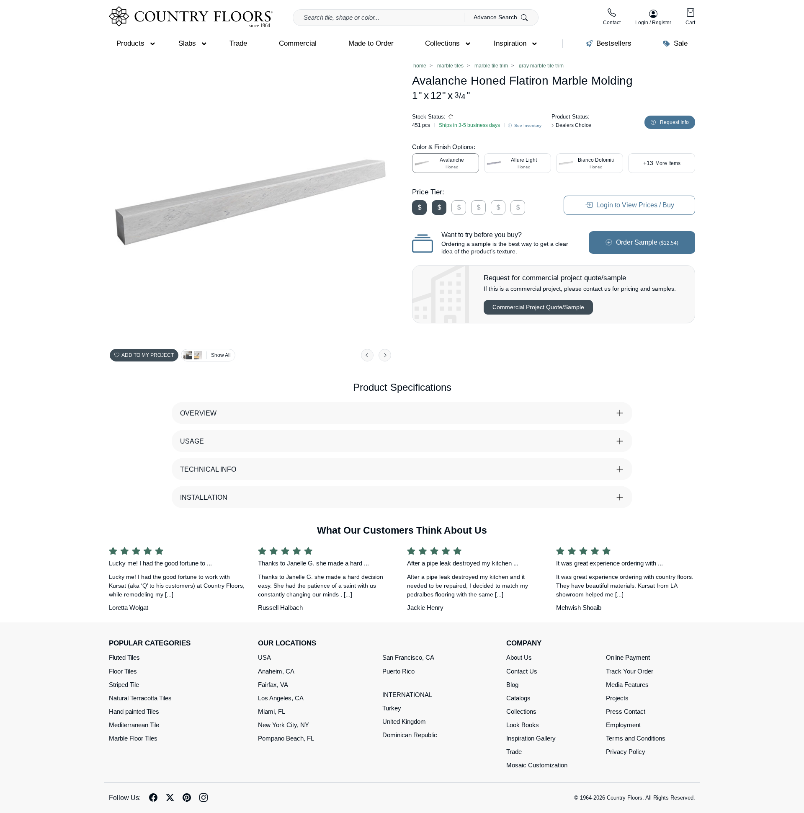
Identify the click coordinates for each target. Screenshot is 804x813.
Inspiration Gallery (531, 738)
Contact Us (521, 671)
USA (264, 657)
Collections (521, 711)
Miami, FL (271, 711)
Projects (617, 698)
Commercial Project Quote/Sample (538, 307)
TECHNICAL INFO (208, 469)
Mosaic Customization (536, 765)
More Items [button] (661, 163)
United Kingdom (404, 721)
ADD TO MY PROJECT (147, 355)
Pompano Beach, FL (286, 738)
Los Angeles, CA (281, 698)
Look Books (522, 724)
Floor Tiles (123, 671)
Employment (623, 724)
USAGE (192, 441)
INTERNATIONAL (407, 694)
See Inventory (527, 125)
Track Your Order (629, 671)
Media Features (627, 684)
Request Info (674, 122)
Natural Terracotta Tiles (140, 698)
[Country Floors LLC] (191, 17)
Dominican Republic (409, 734)
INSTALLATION (203, 497)
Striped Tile (124, 684)
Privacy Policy (625, 751)
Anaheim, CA (276, 671)
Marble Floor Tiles (133, 738)
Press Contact (625, 711)
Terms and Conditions (635, 738)
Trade (514, 751)
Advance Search (496, 17)
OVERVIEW (198, 413)
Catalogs (518, 698)
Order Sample (646, 242)
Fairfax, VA (273, 684)
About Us (519, 657)
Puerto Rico (398, 671)
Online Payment (628, 657)
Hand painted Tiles (134, 711)
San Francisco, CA (408, 657)
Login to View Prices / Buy (634, 205)
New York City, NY (283, 724)
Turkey (391, 708)
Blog (512, 684)
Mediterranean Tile (134, 724)
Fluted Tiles (124, 657)
